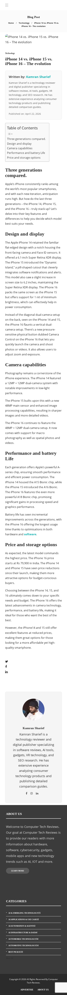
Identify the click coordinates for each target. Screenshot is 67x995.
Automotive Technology (23, 945)
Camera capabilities (19, 148)
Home (11, 23)
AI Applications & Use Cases (23, 919)
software (30, 534)
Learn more (17, 871)
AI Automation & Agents (21, 926)
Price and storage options (24, 157)
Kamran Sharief (38, 77)
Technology (24, 23)
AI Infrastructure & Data (22, 932)
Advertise (26, 989)
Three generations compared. (26, 139)
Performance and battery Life (26, 153)
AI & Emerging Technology (24, 913)
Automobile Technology (23, 939)
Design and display (19, 144)
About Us (43, 989)
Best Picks (15, 952)
